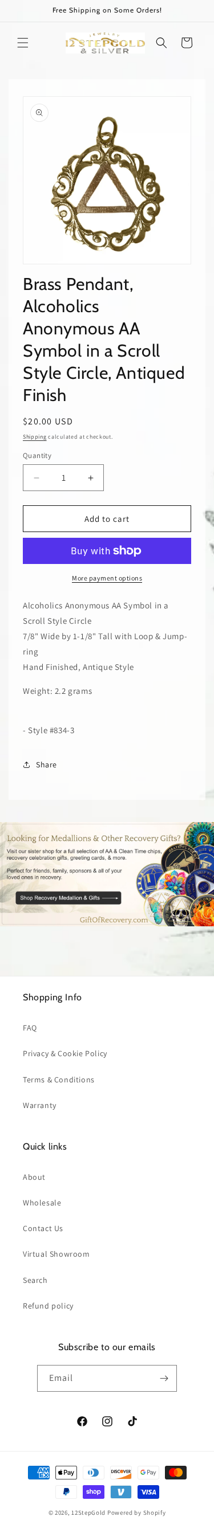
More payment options (107, 578)
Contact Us (43, 1228)
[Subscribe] (163, 1378)
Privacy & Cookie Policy (65, 1053)
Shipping (35, 436)
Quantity (37, 455)
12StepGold (88, 1512)
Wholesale (42, 1202)
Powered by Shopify (136, 1512)
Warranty (39, 1105)
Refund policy (48, 1306)
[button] (22, 42)
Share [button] (46, 764)
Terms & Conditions (59, 1079)
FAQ (30, 1028)
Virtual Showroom (56, 1254)
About (34, 1177)
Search (35, 1280)
